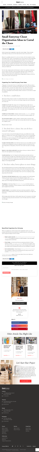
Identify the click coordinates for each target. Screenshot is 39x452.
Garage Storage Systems (6, 440)
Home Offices (28, 428)
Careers (34, 446)
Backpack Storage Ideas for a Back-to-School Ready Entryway (31, 347)
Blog (28, 4)
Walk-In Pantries (17, 428)
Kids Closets (4, 433)
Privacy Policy (8, 450)
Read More (6, 355)
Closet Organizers (5, 430)
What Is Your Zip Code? (19, 265)
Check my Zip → (6, 272)
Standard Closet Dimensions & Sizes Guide (7, 346)
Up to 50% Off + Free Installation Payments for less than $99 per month (19, 7)
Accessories (9, 4)
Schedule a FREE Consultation (19, 303)
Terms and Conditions (15, 450)
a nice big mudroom (10, 136)
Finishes (20, 4)
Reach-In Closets (5, 429)
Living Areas (28, 426)
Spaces (4, 4)
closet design (30, 72)
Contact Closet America (6, 254)
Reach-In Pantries (17, 429)
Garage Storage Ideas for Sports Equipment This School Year (19, 348)
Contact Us (29, 446)
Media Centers (28, 429)
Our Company (33, 4)
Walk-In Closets (5, 428)
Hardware (15, 4)
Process (24, 4)
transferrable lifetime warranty (15, 251)
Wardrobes (4, 432)
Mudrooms (4, 439)
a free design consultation (17, 243)
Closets (3, 426)
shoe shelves (28, 113)
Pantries (15, 426)
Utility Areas (4, 436)
